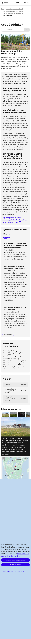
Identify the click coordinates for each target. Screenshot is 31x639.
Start (2, 9)
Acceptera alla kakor (15, 564)
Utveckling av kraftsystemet (14, 9)
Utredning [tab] (6, 234)
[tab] (5, 414)
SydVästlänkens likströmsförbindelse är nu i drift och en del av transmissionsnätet (15, 245)
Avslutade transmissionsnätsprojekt (13, 13)
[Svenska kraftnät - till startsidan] (5, 3)
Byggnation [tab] (7, 238)
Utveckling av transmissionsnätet (13, 11)
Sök (16, 3)
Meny (25, 3)
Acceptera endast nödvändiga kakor (15, 560)
